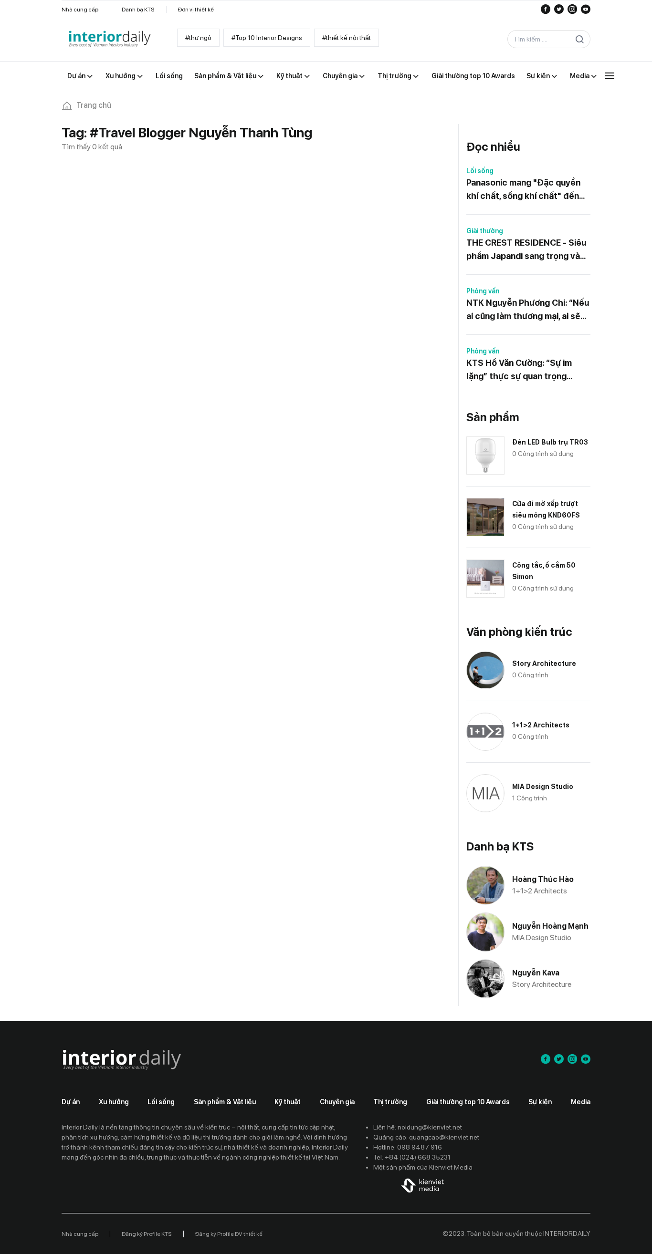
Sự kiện (540, 1102)
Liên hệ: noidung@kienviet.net (417, 1127)
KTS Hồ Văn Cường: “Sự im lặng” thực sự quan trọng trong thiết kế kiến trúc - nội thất (523, 370)
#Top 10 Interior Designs (266, 37)
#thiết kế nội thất (346, 37)
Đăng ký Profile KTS (147, 1234)
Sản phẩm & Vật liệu (225, 1102)
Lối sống (480, 171)
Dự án (71, 1102)
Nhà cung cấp (80, 9)
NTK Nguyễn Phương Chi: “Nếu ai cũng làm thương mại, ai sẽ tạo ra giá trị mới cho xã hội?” (527, 310)
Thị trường (390, 1102)
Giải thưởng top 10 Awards (468, 1102)
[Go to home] (109, 39)
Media (580, 1102)
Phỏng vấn (482, 291)
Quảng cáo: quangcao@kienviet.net (426, 1137)
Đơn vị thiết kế (196, 9)
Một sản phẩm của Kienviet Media (423, 1167)
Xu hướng (114, 1102)
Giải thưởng (484, 231)
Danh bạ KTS (138, 9)
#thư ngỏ (198, 37)
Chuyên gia (337, 1102)
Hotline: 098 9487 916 (407, 1147)
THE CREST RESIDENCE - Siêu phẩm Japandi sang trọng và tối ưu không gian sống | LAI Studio (526, 250)
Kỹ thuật (287, 1102)
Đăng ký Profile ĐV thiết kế (229, 1234)
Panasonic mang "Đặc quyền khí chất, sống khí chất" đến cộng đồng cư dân (523, 190)
